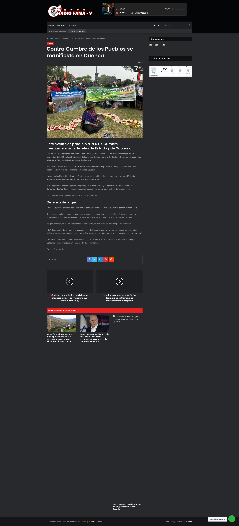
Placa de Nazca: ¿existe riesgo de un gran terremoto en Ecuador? (127, 506)
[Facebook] (89, 259)
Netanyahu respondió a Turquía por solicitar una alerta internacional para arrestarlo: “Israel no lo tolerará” (94, 338)
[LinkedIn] (100, 259)
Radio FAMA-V (96, 522)
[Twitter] (94, 259)
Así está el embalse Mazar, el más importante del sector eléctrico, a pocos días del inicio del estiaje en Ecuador (60, 338)
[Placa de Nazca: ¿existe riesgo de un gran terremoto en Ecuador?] (128, 408)
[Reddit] (111, 259)
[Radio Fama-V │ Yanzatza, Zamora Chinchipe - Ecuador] (70, 11)
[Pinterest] (105, 259)
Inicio (51, 25)
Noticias (61, 25)
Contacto (73, 25)
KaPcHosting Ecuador (184, 522)
